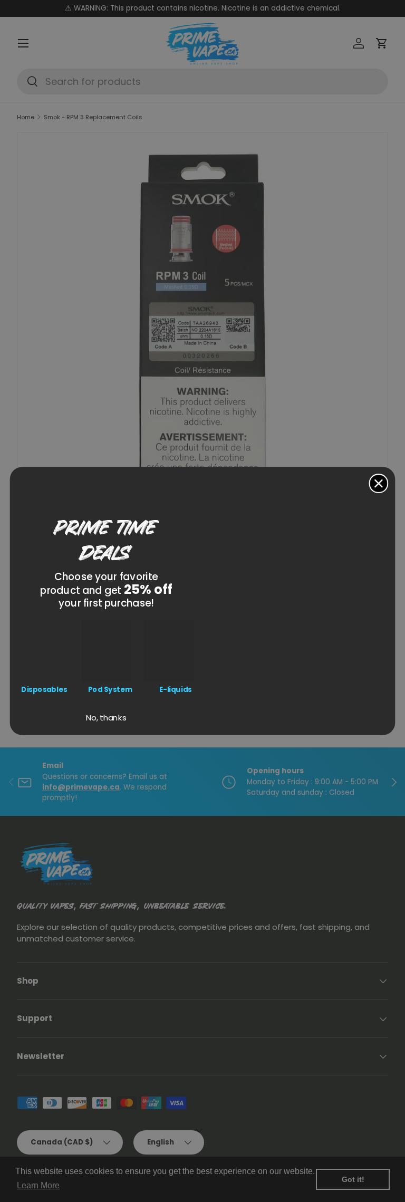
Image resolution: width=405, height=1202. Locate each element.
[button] (44, 650)
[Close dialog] (379, 483)
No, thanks (106, 718)
